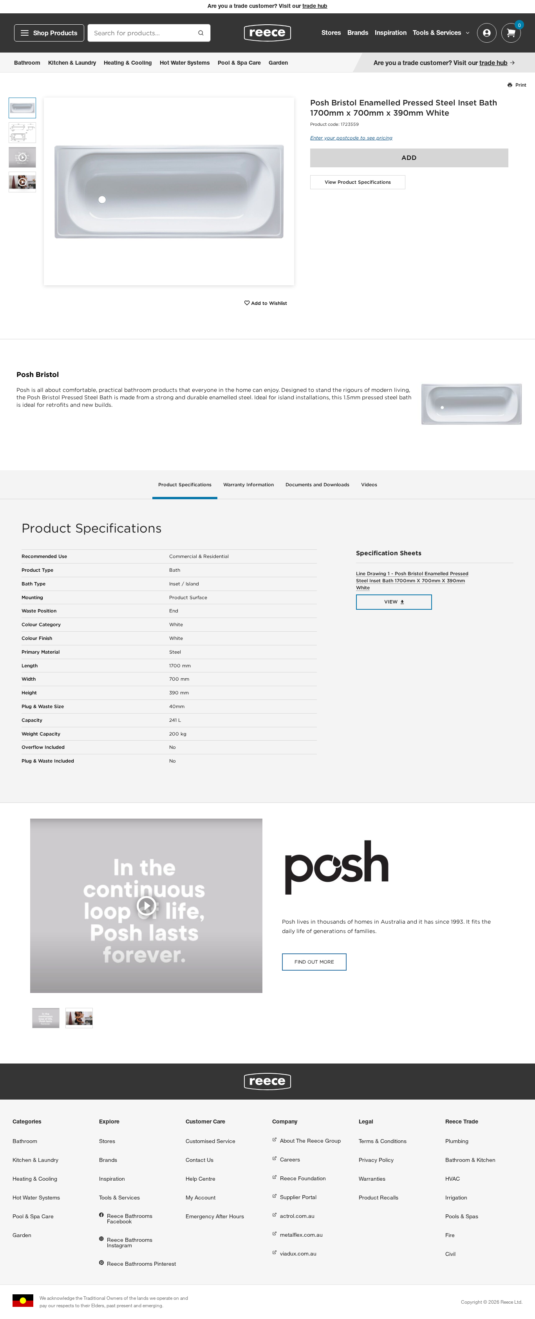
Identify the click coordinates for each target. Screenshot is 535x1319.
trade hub (314, 6)
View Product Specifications (358, 182)
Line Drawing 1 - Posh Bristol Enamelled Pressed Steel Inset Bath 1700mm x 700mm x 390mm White (412, 581)
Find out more (314, 962)
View (391, 602)
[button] (285, 191)
